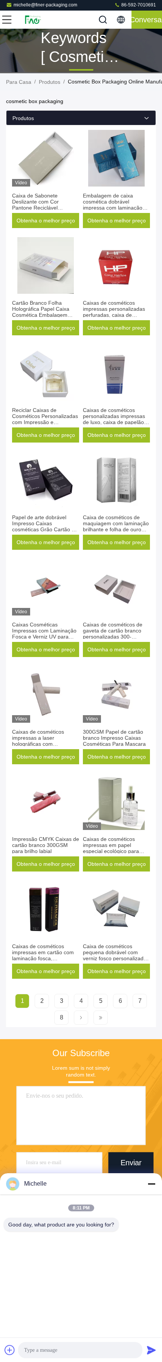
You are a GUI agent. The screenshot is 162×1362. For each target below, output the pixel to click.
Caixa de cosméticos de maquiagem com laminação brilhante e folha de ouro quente (116, 526)
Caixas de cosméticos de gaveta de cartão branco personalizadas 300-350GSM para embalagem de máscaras (114, 637)
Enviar (131, 1162)
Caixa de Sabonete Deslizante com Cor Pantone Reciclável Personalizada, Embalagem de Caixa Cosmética (45, 208)
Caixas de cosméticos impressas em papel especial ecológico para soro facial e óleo (111, 848)
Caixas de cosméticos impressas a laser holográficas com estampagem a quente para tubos (45, 744)
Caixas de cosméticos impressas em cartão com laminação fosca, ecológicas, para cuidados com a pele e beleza (43, 958)
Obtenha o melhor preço (46, 220)
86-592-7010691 (138, 5)
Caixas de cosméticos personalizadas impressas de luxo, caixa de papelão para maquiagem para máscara (114, 422)
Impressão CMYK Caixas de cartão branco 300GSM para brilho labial (45, 845)
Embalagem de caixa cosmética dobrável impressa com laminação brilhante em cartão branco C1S (115, 208)
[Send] (151, 1350)
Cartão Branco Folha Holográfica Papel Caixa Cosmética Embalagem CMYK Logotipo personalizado (40, 315)
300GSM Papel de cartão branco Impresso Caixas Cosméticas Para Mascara (114, 738)
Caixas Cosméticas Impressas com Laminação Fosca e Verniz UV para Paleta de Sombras (44, 634)
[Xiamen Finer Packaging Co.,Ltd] (32, 20)
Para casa (18, 82)
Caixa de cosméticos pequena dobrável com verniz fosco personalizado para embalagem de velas (115, 955)
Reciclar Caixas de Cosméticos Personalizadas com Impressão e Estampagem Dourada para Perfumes (45, 422)
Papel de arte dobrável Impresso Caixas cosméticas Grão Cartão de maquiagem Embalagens (45, 526)
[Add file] (10, 1350)
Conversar (146, 19)
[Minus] (151, 1183)
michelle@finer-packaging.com (45, 5)
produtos (49, 82)
